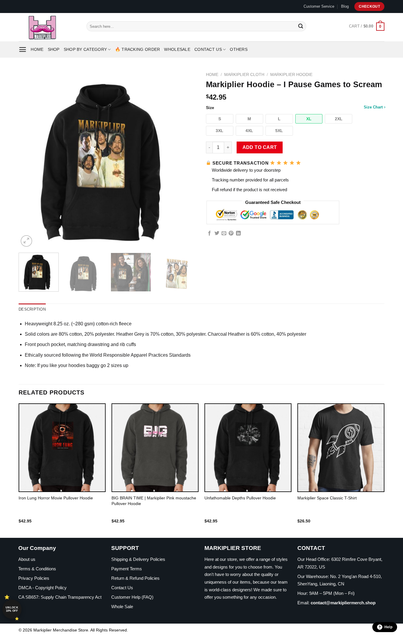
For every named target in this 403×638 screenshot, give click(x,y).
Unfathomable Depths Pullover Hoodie (240, 498)
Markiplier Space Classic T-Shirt (327, 498)
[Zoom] (26, 241)
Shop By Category (85, 49)
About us (26, 559)
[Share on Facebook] (209, 233)
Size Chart (373, 107)
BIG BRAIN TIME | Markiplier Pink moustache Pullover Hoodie (154, 501)
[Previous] (29, 159)
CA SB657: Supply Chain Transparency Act (59, 597)
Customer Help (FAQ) (132, 597)
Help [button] (388, 627)
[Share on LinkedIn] (238, 233)
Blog (345, 6)
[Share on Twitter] (216, 233)
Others (239, 49)
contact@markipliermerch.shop (343, 602)
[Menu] (23, 49)
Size (294, 107)
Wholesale (177, 49)
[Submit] (301, 26)
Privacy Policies (33, 578)
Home (37, 49)
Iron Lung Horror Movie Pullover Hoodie (56, 498)
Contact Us (208, 49)
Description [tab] (32, 309)
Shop (54, 49)
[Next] (186, 159)
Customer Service (319, 6)
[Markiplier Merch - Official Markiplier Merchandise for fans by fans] (48, 27)
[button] (219, 119)
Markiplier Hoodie (291, 74)
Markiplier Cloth (244, 74)
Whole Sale (122, 606)
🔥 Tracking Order (137, 49)
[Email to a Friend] (224, 233)
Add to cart (260, 147)
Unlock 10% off (12, 609)
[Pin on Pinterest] (231, 233)
